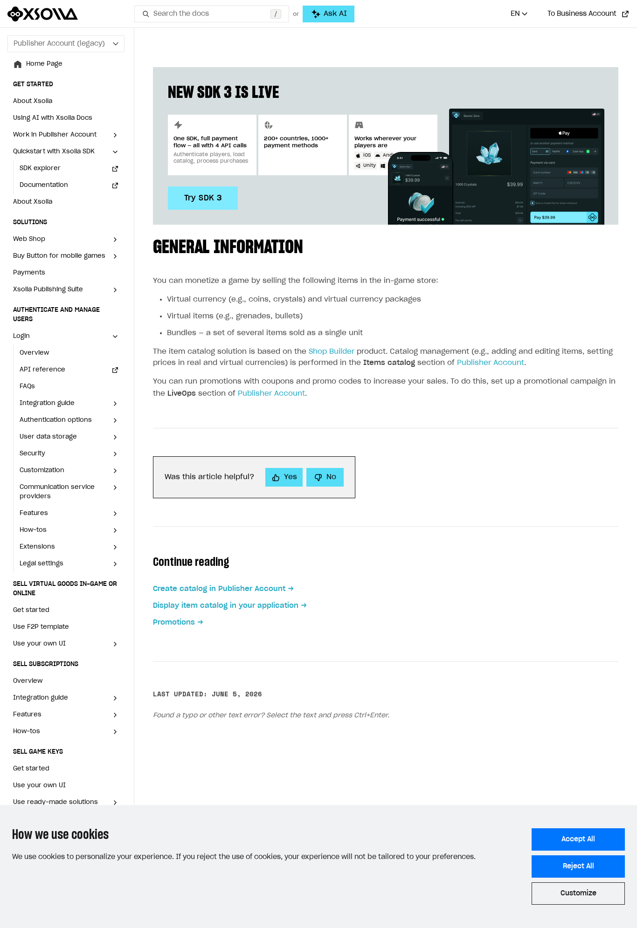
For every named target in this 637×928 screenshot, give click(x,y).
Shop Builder (331, 351)
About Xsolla (32, 101)
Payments (29, 273)
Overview (34, 353)
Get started (31, 610)
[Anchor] (312, 244)
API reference (42, 370)
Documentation (44, 185)
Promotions (174, 622)
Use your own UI (39, 786)
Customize (578, 893)
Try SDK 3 (203, 198)
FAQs (27, 387)
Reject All (578, 866)
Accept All (578, 839)
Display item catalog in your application (225, 605)
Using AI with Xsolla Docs (52, 118)
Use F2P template (41, 627)
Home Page (44, 64)
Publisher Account (490, 362)
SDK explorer (40, 168)
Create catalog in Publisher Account (219, 588)
